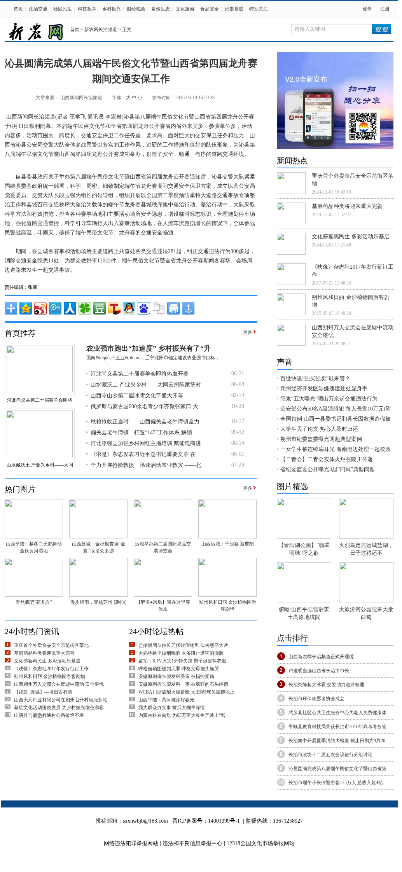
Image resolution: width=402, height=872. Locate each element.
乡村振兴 (111, 9)
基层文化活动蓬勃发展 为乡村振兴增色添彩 (59, 707)
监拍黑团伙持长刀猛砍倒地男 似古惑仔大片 (183, 645)
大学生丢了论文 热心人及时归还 (319, 429)
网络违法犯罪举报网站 (131, 843)
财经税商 (136, 9)
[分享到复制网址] (158, 308)
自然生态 (160, 9)
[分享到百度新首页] (144, 308)
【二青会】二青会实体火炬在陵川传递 (326, 459)
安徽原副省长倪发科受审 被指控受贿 (176, 676)
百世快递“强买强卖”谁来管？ (315, 378)
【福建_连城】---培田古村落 (43, 692)
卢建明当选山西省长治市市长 (318, 670)
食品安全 (209, 9)
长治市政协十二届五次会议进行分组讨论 (330, 754)
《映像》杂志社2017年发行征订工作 (51, 668)
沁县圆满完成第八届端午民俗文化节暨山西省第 (337, 768)
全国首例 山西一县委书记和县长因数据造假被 (335, 419)
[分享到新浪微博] (40, 308)
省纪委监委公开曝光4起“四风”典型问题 (327, 469)
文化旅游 (185, 9)
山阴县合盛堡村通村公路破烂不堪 (49, 715)
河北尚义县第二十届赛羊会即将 (39, 400)
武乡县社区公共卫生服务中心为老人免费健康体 (337, 712)
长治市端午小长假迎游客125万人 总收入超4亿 (335, 782)
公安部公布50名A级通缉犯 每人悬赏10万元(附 (335, 409)
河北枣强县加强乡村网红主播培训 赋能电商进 (146, 443)
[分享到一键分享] (188, 308)
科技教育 (87, 9)
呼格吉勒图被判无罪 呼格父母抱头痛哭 (178, 668)
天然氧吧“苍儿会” (34, 602)
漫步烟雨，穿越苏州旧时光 (98, 602)
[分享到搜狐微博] (114, 308)
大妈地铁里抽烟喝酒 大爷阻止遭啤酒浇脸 (181, 653)
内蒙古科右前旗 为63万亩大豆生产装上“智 (181, 715)
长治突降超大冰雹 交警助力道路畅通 (326, 684)
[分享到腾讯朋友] (85, 308)
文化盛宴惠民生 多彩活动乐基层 (47, 661)
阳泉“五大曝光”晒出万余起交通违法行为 (329, 399)
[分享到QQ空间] (25, 308)
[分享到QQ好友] (129, 308)
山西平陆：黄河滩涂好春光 (166, 699)
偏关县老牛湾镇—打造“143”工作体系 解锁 (141, 432)
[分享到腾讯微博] (55, 308)
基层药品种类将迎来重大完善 (44, 653)
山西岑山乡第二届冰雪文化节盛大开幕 (137, 395)
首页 (18, 9)
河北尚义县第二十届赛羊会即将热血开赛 (140, 374)
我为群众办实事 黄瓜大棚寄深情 (171, 707)
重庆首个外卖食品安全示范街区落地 (51, 645)
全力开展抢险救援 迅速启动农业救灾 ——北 (146, 465)
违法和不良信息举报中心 (193, 843)
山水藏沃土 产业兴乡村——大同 (40, 465)
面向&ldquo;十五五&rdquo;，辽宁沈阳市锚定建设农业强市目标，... (154, 357)
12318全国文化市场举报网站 (261, 843)
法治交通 (38, 9)
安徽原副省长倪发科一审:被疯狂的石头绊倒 (183, 684)
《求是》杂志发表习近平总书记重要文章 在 (143, 454)
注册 (385, 9)
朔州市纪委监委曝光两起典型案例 (321, 439)
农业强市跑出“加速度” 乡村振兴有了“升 (148, 348)
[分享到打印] (173, 308)
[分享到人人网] (70, 308)
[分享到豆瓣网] (99, 308)
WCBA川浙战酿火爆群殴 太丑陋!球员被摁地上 (186, 692)
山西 (11, 117)
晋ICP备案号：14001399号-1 (206, 821)
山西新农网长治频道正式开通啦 (321, 656)
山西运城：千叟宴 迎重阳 (227, 544)
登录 (367, 9)
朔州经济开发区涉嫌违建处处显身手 (323, 388)
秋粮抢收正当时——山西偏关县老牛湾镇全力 (145, 422)
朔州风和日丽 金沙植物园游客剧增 (49, 676)
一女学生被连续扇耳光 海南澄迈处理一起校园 (335, 449)
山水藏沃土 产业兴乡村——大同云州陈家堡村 (146, 385)
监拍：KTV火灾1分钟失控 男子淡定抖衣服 (182, 661)
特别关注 (258, 9)
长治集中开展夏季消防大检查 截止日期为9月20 (336, 740)
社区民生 (62, 9)
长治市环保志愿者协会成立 (316, 698)
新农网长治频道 (100, 29)
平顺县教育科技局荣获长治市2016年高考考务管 (337, 726)
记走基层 (234, 9)
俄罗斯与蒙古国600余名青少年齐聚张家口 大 (144, 406)
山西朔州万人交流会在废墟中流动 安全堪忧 (59, 684)
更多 (247, 332)
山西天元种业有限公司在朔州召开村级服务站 (60, 699)
